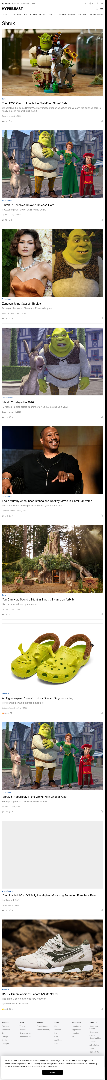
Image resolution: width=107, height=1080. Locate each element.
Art (26, 14)
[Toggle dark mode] (97, 8)
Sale (56, 1043)
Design (33, 14)
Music (42, 14)
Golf (56, 1036)
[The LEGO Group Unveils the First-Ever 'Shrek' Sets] (52, 62)
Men (56, 1026)
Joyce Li (7, 116)
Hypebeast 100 (25, 1033)
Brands (72, 14)
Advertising (94, 1045)
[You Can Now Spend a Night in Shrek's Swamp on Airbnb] (52, 559)
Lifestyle (52, 14)
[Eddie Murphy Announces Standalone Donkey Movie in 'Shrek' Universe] (52, 460)
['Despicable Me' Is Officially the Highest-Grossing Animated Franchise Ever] (52, 855)
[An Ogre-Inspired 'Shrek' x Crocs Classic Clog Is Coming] (52, 657)
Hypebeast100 (96, 14)
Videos (62, 14)
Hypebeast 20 (25, 1036)
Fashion (5, 14)
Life (55, 1033)
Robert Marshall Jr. (10, 1004)
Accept (52, 1072)
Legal (92, 1048)
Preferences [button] (52, 1066)
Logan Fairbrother (10, 708)
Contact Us (94, 1051)
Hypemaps (76, 1029)
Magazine (82, 14)
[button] (58, 121)
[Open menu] (101, 8)
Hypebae (75, 1033)
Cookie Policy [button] (92, 1064)
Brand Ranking (43, 1026)
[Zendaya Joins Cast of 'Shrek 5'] (52, 263)
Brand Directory (43, 1029)
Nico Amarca (8, 905)
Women (57, 1029)
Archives (57, 1040)
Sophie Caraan (9, 313)
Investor (93, 1041)
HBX (74, 1036)
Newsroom (94, 1032)
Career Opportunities (95, 1036)
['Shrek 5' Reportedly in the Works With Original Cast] (52, 756)
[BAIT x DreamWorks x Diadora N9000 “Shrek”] (52, 953)
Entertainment (7, 200)
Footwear (17, 14)
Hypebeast (76, 1026)
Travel (4, 595)
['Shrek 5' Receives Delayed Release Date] (52, 164)
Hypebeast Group (94, 1027)
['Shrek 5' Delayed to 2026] (52, 361)
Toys (4, 99)
